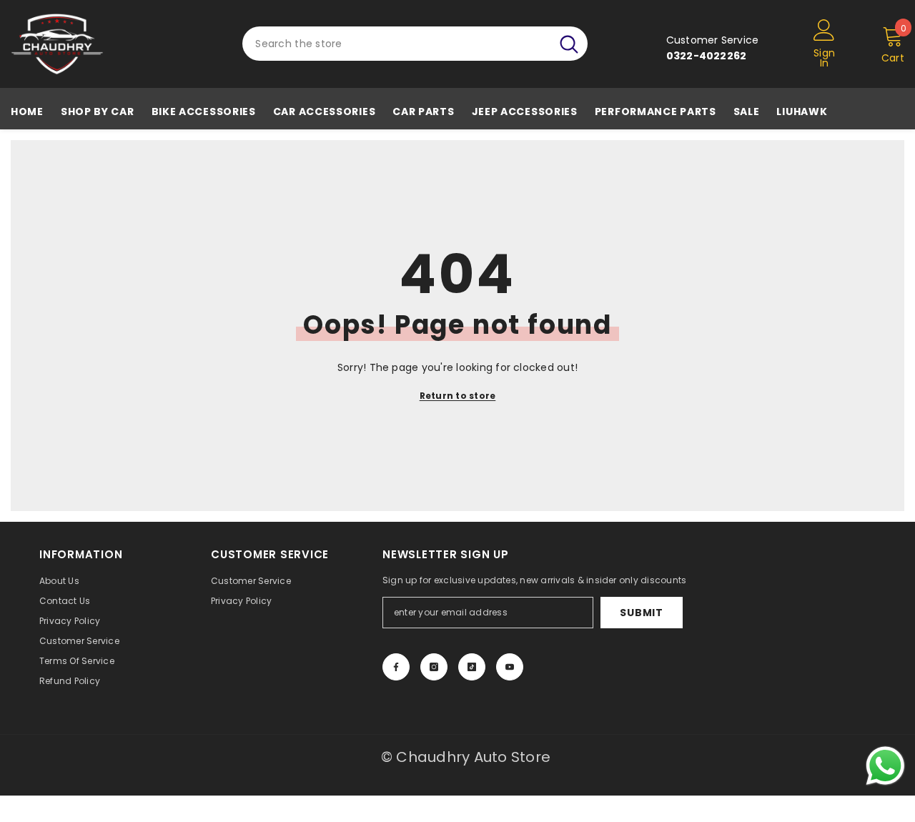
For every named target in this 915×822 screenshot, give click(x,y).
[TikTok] (471, 666)
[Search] (415, 43)
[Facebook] (396, 666)
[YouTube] (509, 666)
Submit (641, 612)
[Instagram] (433, 666)
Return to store (458, 396)
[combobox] (396, 43)
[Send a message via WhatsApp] (885, 765)
